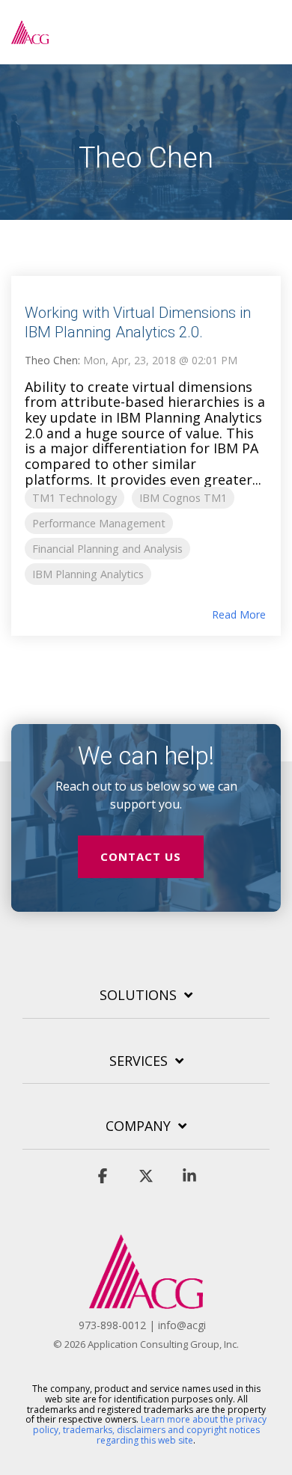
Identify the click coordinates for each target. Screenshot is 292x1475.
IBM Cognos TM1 (183, 498)
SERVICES (138, 1061)
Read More (239, 615)
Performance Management (98, 523)
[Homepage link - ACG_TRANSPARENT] (146, 1301)
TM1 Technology (74, 498)
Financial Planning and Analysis (107, 549)
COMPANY (138, 1126)
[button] (270, 25)
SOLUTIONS (138, 995)
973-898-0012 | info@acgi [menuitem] (142, 1325)
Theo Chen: (54, 360)
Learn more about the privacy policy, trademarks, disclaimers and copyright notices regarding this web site (150, 1430)
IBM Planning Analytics (88, 574)
